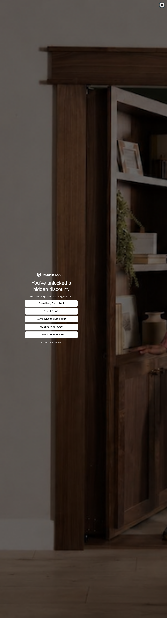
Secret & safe (51, 311)
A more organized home (51, 334)
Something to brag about (51, 319)
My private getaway (51, 326)
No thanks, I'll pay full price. (51, 342)
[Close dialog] (162, 5)
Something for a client (51, 303)
